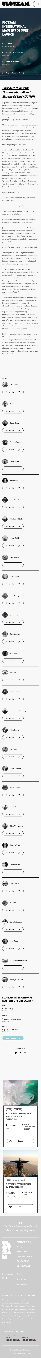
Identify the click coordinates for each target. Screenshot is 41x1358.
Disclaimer (27, 1350)
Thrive (28, 1353)
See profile (10, 392)
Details (20, 1141)
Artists (21, 1247)
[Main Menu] (36, 4)
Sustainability (22, 1284)
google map (6, 55)
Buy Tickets (11, 73)
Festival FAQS (24, 1242)
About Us (22, 1252)
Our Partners (24, 1256)
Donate (20, 1274)
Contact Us (23, 1261)
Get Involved (24, 1266)
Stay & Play (21, 1279)
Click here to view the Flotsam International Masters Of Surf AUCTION (18, 92)
